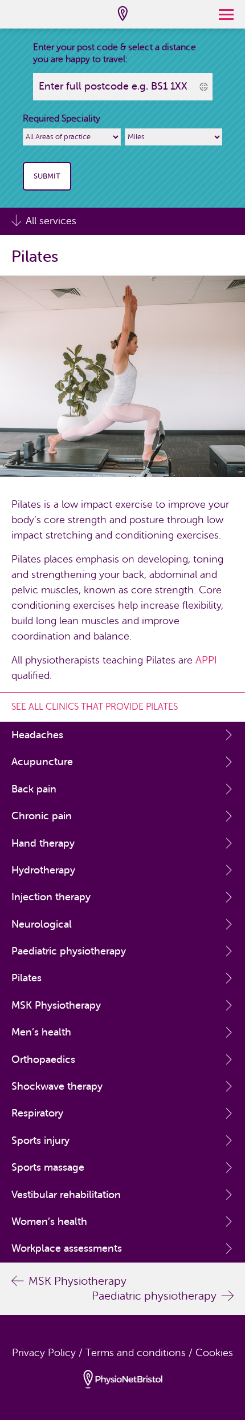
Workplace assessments (66, 1248)
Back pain (33, 789)
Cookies (214, 1352)
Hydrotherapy (43, 870)
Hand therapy (43, 843)
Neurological (41, 924)
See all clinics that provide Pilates (94, 707)
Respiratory (37, 1113)
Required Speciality (61, 119)
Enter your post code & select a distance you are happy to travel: (114, 53)
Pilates (26, 978)
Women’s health (49, 1221)
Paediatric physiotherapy (68, 951)
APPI (206, 660)
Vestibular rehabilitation (66, 1194)
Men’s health (41, 1032)
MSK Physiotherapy (56, 1005)
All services (51, 220)
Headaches (37, 735)
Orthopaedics (43, 1059)
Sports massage (47, 1167)
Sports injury (40, 1140)
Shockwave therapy (57, 1086)
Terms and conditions (135, 1352)
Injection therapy (51, 897)
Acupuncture (42, 761)
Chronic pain (41, 816)
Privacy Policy (44, 1352)
